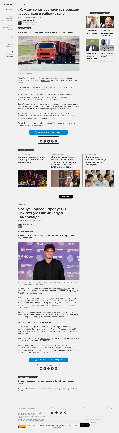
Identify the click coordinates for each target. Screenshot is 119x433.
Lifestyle (10, 29)
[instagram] (56, 413)
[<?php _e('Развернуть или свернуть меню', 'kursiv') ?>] (12, 52)
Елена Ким (27, 224)
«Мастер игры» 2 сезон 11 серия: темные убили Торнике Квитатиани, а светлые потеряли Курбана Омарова (64, 162)
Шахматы (29, 231)
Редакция (10, 42)
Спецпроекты (9, 46)
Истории (10, 16)
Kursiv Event (9, 32)
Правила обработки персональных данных (97, 420)
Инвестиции (9, 18)
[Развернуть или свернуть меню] (12, 37)
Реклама (10, 44)
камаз (20, 28)
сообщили (45, 80)
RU (6, 9)
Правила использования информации (96, 417)
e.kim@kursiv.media (28, 227)
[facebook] (52, 413)
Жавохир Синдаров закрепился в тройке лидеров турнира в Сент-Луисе (47, 390)
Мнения (10, 25)
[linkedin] (65, 413)
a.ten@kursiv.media (28, 24)
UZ (9, 9)
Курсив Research (8, 27)
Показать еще (65, 196)
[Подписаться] (84, 408)
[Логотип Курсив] (8, 4)
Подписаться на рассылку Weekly (62, 406)
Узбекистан (9, 56)
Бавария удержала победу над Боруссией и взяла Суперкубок (32, 159)
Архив (55, 420)
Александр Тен (29, 21)
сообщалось (45, 338)
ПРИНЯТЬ (84, 425)
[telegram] (61, 413)
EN (12, 9)
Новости (10, 14)
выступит (63, 288)
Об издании (57, 417)
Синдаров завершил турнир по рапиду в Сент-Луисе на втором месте (46, 382)
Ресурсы (10, 23)
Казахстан (10, 54)
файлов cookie (56, 427)
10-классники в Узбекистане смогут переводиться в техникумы (96, 161)
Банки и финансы (7, 20)
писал (34, 123)
